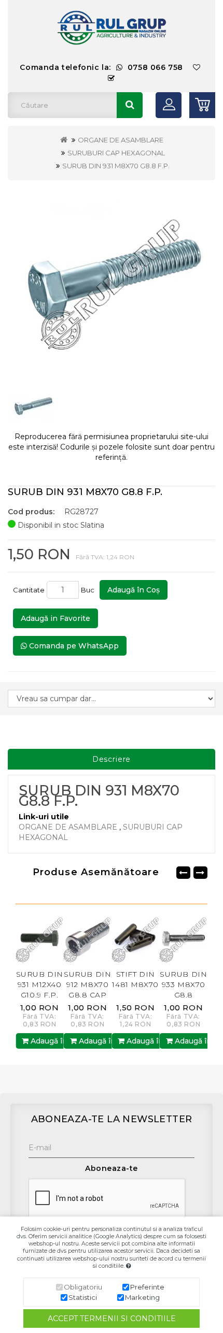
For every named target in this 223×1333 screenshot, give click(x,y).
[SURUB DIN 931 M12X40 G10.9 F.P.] (29, 939)
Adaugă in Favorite (55, 618)
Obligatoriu (83, 1287)
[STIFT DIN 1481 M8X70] (125, 939)
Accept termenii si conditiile (112, 1318)
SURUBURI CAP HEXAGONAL (116, 153)
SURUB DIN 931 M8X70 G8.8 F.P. (116, 166)
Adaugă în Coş (133, 590)
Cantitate (29, 590)
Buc (89, 590)
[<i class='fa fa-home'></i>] (63, 140)
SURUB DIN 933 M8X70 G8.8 (173, 984)
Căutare (130, 105)
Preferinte (147, 1287)
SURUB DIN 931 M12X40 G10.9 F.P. (28, 984)
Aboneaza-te (111, 1168)
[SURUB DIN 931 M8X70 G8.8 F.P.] (111, 281)
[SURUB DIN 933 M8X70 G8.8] (173, 939)
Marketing (142, 1297)
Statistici (82, 1297)
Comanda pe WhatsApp (73, 645)
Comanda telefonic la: (101, 67)
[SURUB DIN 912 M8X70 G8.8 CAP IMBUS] (77, 939)
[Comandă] (111, 78)
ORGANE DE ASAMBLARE (120, 140)
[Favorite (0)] (196, 67)
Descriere (111, 759)
